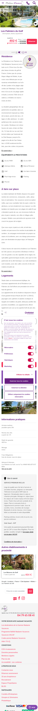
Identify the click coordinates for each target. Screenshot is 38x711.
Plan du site (6, 659)
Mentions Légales (8, 656)
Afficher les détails (23, 374)
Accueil (4, 581)
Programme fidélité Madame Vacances (15, 632)
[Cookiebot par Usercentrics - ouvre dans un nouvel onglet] (28, 313)
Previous (3, 566)
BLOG (4, 686)
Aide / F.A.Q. (6, 641)
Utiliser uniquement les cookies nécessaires (19, 395)
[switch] (31, 353)
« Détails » (10, 338)
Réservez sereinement (10, 673)
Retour (6, 9)
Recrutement (6, 680)
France (17, 581)
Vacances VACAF (8, 635)
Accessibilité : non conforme (12, 662)
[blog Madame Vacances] (15, 599)
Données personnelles (10, 652)
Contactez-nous (7, 670)
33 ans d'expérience (9, 676)
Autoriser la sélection (19, 388)
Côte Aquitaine (25, 581)
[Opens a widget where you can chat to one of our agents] (31, 707)
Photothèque (6, 700)
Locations (10, 581)
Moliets (33, 581)
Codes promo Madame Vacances (13, 638)
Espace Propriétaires (9, 683)
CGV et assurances (9, 649)
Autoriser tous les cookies (19, 381)
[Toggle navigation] (3, 3)
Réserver (31, 41)
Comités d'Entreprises (9, 694)
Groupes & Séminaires (10, 697)
